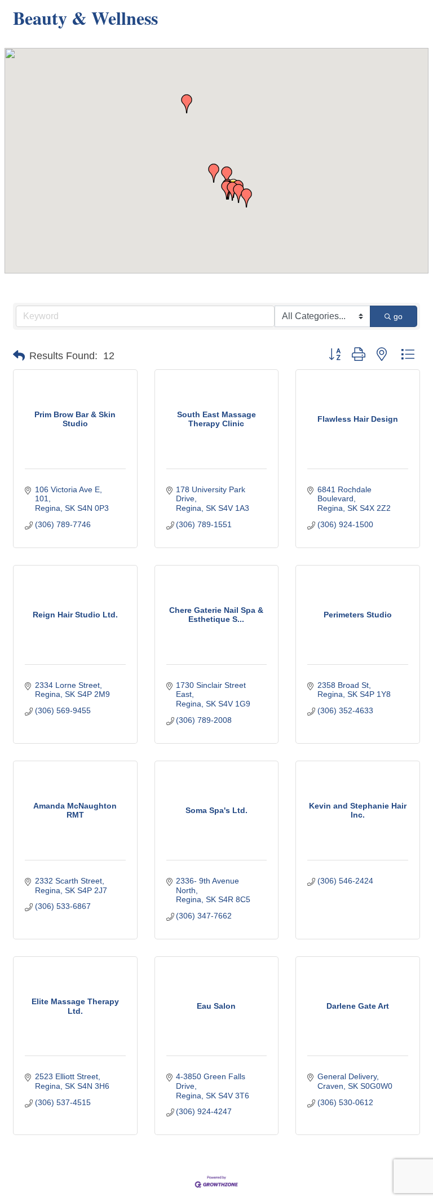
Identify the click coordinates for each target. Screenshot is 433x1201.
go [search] (398, 316)
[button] (214, 173)
